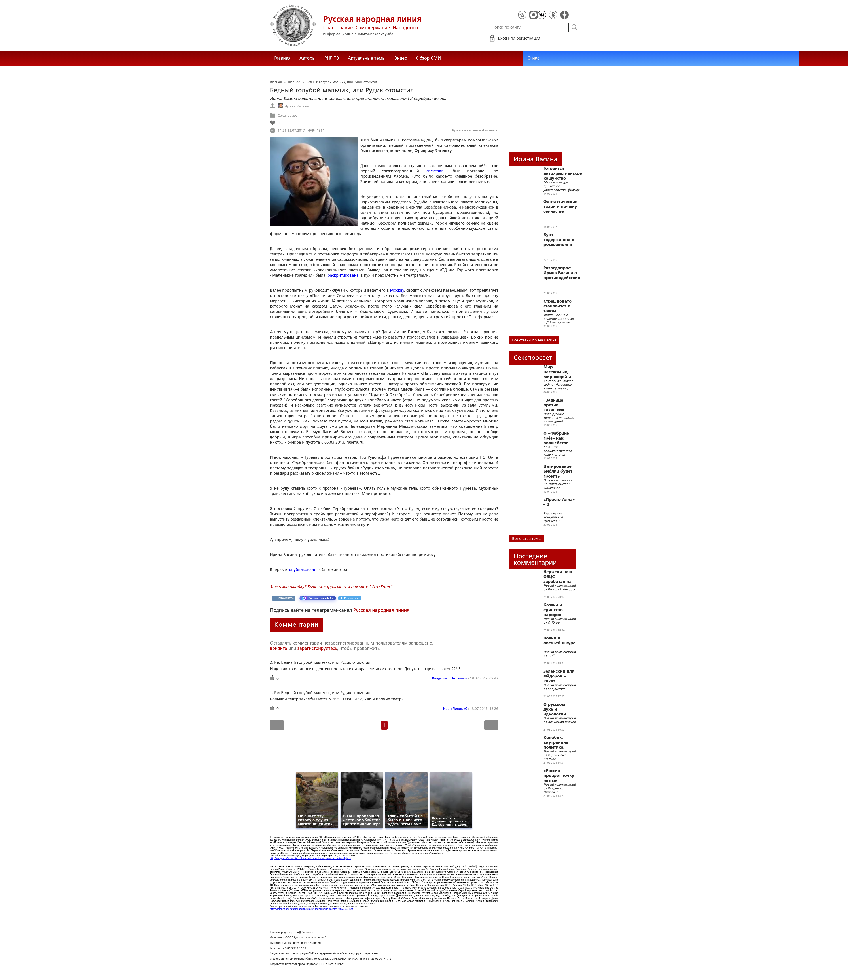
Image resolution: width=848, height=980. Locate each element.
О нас (533, 58)
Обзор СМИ (428, 58)
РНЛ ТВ (331, 58)
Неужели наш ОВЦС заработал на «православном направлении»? (560, 577)
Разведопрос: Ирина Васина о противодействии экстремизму (561, 273)
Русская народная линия (381, 610)
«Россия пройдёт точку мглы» (558, 776)
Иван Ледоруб (455, 708)
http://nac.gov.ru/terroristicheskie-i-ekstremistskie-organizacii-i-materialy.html (310, 858)
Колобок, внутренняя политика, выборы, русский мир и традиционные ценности (559, 742)
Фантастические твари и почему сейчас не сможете (560, 207)
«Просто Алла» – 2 (559, 502)
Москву (397, 290)
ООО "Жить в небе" (332, 964)
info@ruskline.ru (311, 942)
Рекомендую (286, 597)
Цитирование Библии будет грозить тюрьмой (557, 471)
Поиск (574, 27)
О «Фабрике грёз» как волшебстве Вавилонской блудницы (557, 438)
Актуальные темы (367, 58)
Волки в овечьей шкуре (559, 640)
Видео (400, 58)
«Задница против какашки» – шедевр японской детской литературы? (557, 405)
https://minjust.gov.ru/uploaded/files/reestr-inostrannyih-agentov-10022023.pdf (311, 909)
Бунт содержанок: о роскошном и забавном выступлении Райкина (558, 240)
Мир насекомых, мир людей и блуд (557, 372)
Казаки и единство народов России (553, 610)
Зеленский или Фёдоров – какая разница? (558, 676)
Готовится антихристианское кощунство (562, 173)
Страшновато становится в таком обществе (557, 306)
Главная (282, 58)
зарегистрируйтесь (317, 648)
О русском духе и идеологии (554, 709)
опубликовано (302, 569)
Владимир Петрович (449, 678)
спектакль (435, 171)
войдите (278, 648)
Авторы (307, 58)
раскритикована (343, 275)
